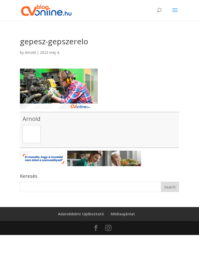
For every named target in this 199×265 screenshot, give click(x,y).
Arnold (30, 52)
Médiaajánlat (123, 213)
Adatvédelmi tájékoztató (81, 213)
